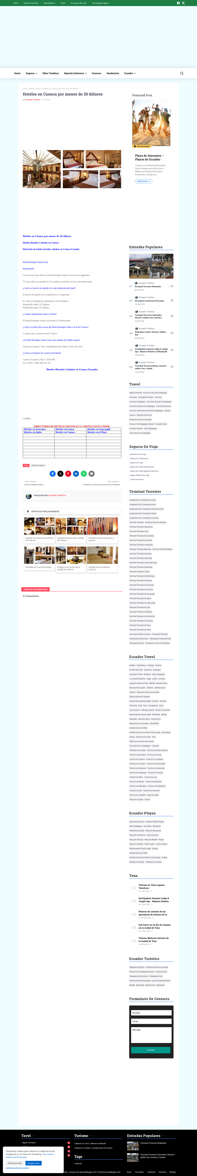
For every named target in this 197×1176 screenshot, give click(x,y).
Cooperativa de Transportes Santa (142, 513)
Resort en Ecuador (162, 710)
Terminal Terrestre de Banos (140, 581)
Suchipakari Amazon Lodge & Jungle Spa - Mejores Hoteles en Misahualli (151, 350)
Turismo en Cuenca (137, 759)
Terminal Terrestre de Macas (140, 612)
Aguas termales (135, 393)
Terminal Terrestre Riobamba (148, 286)
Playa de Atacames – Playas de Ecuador (149, 157)
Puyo (145, 706)
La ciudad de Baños (137, 679)
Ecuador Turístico (33, 100)
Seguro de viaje (136, 463)
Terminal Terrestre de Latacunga (142, 603)
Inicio (15, 3)
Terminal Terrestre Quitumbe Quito (143, 563)
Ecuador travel (161, 424)
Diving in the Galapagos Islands (141, 424)
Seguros (30, 73)
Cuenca (132, 415)
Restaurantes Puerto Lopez (140, 715)
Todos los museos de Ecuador (141, 741)
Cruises (167, 411)
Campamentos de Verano (102, 1148)
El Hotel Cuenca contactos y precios (101, 539)
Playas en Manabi (136, 844)
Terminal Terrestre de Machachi (142, 616)
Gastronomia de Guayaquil (140, 981)
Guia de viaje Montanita (161, 981)
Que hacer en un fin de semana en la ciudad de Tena (155, 926)
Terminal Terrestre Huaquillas (141, 545)
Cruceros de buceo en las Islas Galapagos (146, 411)
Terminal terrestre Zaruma (139, 634)
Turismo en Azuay (154, 755)
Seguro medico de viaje (139, 475)
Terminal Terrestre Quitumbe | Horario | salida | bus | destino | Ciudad (148, 318)
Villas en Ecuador (136, 800)
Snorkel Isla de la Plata (138, 728)
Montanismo (150, 985)
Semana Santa (144, 719)
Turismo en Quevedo (151, 791)
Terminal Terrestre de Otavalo (141, 621)
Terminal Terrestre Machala (140, 549)
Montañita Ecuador (137, 831)
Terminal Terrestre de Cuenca (141, 590)
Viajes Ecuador (153, 795)
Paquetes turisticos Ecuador (148, 692)
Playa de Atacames (153, 831)
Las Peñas (147, 826)
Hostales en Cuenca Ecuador (39, 567)
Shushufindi (154, 724)
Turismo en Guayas (155, 773)
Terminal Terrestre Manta (162, 549)
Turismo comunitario (137, 755)
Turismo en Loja (150, 777)
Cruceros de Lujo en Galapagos (159, 402)
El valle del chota (136, 670)
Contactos (151, 1172)
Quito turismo (134, 710)
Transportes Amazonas (138, 639)
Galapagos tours (156, 976)
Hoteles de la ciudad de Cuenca (99, 568)
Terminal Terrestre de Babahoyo (142, 576)
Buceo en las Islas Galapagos (155, 393)
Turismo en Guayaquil (138, 773)
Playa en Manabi (150, 840)
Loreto (154, 679)
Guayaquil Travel (136, 674)
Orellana (149, 688)
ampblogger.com (113, 1172)
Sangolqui (133, 719)
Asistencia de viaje (138, 454)
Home (17, 73)
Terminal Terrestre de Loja (139, 607)
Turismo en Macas (136, 782)
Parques (155, 701)
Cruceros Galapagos (137, 402)
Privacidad (139, 1172)
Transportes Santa (136, 643)
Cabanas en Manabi (98, 1144)
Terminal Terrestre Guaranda (140, 540)
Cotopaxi (150, 665)
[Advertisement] (98, 37)
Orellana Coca (160, 688)
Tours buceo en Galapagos (140, 433)
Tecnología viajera (100, 3)
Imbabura (147, 674)
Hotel (63, 3)
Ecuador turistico (136, 429)
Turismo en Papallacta (157, 786)
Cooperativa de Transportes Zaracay (143, 518)
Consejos (133, 397)
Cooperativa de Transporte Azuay (142, 505)
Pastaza (163, 701)
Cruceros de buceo (163, 406)
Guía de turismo (31, 3)
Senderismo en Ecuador (139, 724)
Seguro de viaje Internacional (142, 467)
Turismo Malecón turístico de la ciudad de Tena (154, 939)
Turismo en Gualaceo (137, 768)
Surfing (132, 737)
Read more (142, 181)
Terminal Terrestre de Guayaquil (142, 594)
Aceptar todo (33, 1163)
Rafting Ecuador (147, 710)
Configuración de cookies (17, 1168)
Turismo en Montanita (138, 786)
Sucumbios (166, 732)
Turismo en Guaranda (156, 768)
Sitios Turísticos (50, 73)
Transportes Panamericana (160, 639)
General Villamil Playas (155, 822)
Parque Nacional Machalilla (140, 701)
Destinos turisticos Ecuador (140, 420)
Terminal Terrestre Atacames (141, 527)
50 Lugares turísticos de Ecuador (149, 300)
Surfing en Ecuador (143, 737)
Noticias (78, 1164)
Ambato (132, 665)
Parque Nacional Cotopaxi (139, 697)
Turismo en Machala (153, 782)
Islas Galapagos (150, 429)
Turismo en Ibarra (136, 777)
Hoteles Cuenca (35, 89)
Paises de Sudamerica (139, 459)
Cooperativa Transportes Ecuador (142, 500)
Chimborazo (141, 665)
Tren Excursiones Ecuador (157, 750)
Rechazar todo (15, 1163)
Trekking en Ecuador (137, 750)
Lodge (148, 679)
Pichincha (133, 706)
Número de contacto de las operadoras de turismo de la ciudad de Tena (153, 914)
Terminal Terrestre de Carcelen (141, 585)
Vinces (147, 800)
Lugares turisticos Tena (138, 683)
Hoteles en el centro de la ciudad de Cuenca (68, 568)
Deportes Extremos (74, 73)
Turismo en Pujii (135, 791)
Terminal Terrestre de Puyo (140, 625)
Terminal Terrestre (136, 522)
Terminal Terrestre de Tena (140, 630)
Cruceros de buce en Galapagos (142, 406)
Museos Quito (161, 683)
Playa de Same (152, 835)
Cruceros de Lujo (79, 3)
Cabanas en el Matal (82, 1148)
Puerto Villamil (161, 844)
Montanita (157, 826)
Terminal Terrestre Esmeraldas (141, 536)
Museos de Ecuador (137, 688)
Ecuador (128, 73)
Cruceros (96, 73)
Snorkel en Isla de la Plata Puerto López (145, 732)
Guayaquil (157, 670)
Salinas (164, 715)
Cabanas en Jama (81, 1144)
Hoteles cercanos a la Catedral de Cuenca (39, 539)
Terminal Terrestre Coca (139, 531)
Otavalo (132, 692)
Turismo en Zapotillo (137, 795)
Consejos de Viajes (146, 397)
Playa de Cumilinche (137, 835)
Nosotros (162, 1172)
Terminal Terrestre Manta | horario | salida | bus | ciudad (151, 367)
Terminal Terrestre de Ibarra (140, 598)
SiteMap (172, 1172)
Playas (161, 840)
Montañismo (49, 3)
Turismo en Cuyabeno (154, 759)
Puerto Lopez (149, 844)
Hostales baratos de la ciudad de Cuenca (70, 539)
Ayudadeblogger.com (87, 1172)
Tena (154, 737)
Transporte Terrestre (159, 634)
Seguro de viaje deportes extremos (144, 471)
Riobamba (156, 715)
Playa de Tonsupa (136, 840)
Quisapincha (153, 706)
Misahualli (140, 985)
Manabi (152, 683)
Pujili (140, 706)
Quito (161, 706)
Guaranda (148, 670)
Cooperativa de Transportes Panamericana (146, 509)
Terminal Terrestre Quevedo (140, 554)
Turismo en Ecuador (137, 764)
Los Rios (161, 679)
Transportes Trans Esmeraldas (157, 643)
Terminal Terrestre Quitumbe (140, 558)
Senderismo (113, 73)
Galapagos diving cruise (139, 976)
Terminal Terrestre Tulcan (139, 572)
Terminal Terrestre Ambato (155, 522)
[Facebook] (178, 3)
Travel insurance (137, 479)
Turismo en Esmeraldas (155, 764)
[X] (183, 3)
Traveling (155, 746)
